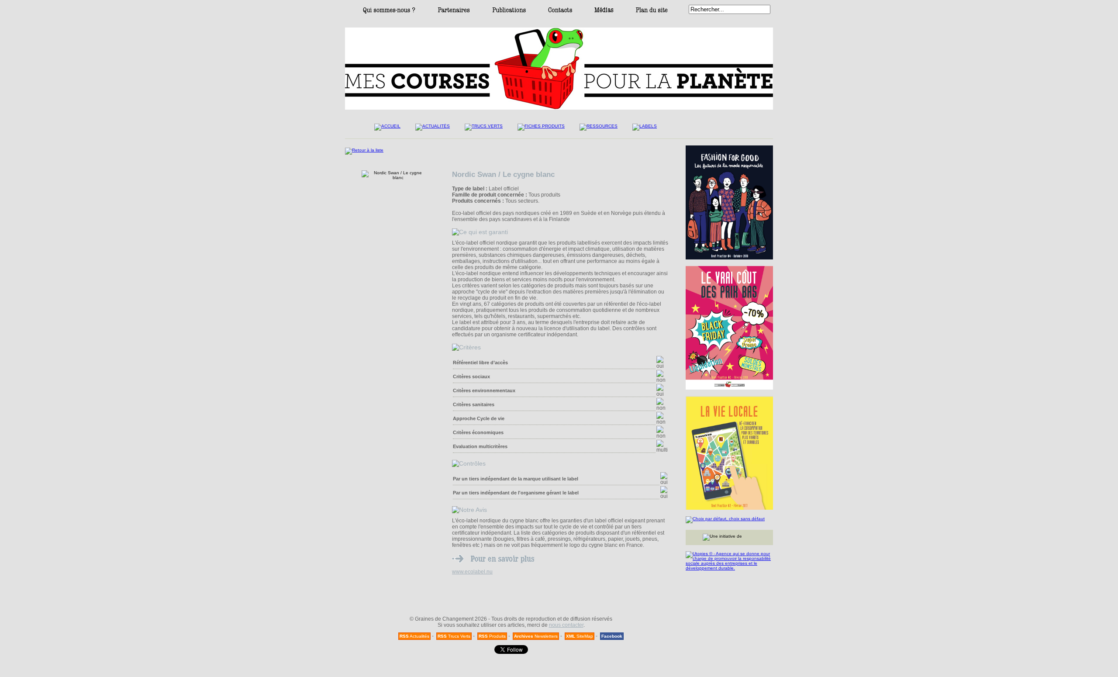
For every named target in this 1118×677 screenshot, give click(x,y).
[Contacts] (560, 12)
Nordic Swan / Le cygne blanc (503, 174)
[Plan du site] (652, 12)
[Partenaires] (454, 12)
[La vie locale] (729, 453)
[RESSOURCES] (599, 129)
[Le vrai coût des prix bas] (729, 328)
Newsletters (536, 636)
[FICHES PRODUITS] (541, 129)
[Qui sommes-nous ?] (389, 12)
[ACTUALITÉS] (432, 129)
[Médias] (604, 12)
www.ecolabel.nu (472, 572)
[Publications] (509, 12)
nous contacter (566, 625)
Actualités (414, 636)
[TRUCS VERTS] (484, 129)
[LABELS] (644, 129)
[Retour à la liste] (364, 150)
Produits (492, 636)
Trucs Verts (454, 636)
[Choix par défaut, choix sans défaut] (729, 519)
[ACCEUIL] (387, 129)
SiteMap (579, 636)
